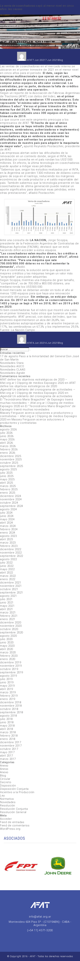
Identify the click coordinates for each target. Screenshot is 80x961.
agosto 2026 (8, 429)
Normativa (7, 799)
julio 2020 (6, 639)
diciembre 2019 (10, 662)
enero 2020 (7, 659)
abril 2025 (6, 482)
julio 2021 (6, 599)
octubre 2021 (9, 589)
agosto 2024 (8, 509)
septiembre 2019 (11, 672)
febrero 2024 (8, 529)
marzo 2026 (8, 446)
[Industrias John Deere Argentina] (58, 867)
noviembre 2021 (11, 586)
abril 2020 (6, 649)
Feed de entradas (12, 822)
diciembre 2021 (10, 582)
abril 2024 (6, 522)
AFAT (29, 60)
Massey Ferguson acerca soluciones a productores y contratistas (32, 421)
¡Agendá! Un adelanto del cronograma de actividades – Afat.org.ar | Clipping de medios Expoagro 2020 (37, 391)
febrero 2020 (8, 655)
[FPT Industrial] (22, 867)
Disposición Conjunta (14, 789)
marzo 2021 (8, 612)
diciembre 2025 (10, 456)
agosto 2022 (8, 559)
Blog (60, 60)
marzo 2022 (8, 576)
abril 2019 (6, 689)
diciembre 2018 (10, 702)
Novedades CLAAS (12, 369)
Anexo (4, 765)
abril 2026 (6, 442)
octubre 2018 (9, 709)
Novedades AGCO (12, 366)
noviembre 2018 (11, 705)
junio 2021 (7, 602)
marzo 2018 (8, 732)
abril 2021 (6, 609)
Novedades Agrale (12, 373)
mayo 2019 (7, 685)
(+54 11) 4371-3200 (40, 930)
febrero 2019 (8, 695)
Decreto (5, 782)
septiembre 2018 (11, 712)
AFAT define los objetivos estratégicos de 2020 (38, 384)
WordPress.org (10, 828)
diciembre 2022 (10, 549)
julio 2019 (6, 679)
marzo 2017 (8, 759)
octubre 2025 (9, 462)
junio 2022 (7, 566)
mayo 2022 (7, 569)
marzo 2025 (8, 486)
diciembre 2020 (10, 622)
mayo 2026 (7, 439)
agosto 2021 (8, 596)
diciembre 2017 (10, 742)
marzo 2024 (8, 526)
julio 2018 (6, 719)
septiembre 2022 (11, 556)
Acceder (6, 818)
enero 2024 (7, 532)
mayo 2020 (7, 645)
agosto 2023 (8, 536)
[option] (22, 867)
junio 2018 (7, 722)
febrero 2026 (8, 449)
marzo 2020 (8, 652)
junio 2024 (7, 516)
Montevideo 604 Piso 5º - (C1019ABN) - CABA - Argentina (40, 923)
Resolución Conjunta (14, 809)
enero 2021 (7, 619)
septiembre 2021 (11, 592)
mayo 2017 (7, 752)
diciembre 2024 (10, 496)
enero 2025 (7, 492)
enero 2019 (7, 699)
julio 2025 (6, 472)
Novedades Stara (12, 363)
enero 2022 (7, 579)
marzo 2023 (8, 542)
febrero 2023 (8, 546)
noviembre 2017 (11, 745)
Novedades (7, 802)
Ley (2, 795)
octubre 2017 (9, 749)
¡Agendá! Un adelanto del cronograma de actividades (36, 396)
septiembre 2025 (11, 466)
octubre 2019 (9, 669)
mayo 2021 (7, 606)
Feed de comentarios (14, 825)
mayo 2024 (7, 519)
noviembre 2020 (11, 625)
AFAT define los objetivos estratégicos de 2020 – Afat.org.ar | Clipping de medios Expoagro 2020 (33, 381)
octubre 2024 (9, 502)
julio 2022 (6, 562)
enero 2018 (7, 739)
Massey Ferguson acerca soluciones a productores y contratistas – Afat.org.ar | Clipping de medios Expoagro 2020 (38, 416)
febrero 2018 (8, 735)
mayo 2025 (7, 479)
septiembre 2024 (11, 506)
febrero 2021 (8, 615)
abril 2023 (6, 539)
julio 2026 (6, 432)
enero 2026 (7, 452)
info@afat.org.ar (40, 916)
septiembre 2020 (11, 632)
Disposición (8, 785)
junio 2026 (7, 436)
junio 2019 (7, 682)
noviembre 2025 (11, 459)
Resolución (7, 805)
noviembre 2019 (11, 665)
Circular (5, 779)
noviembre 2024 (11, 499)
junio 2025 (7, 476)
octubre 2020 (9, 629)
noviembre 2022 (11, 552)
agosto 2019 (8, 675)
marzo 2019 (8, 692)
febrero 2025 (8, 489)
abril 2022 (6, 572)
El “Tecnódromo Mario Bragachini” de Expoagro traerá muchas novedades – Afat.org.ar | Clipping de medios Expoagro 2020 (37, 403)
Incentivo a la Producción (17, 792)
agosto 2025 (8, 469)
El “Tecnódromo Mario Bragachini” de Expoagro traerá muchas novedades (38, 408)
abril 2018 (6, 729)
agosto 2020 (8, 635)
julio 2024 (6, 512)
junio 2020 (7, 642)
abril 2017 (6, 755)
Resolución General (13, 812)
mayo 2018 (7, 725)
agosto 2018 (8, 715)
